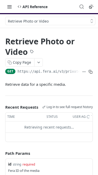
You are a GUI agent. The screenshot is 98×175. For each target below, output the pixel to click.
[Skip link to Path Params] (1, 153)
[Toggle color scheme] (91, 6)
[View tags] (32, 52)
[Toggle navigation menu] (9, 6)
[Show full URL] (84, 72)
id (9, 164)
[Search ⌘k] (81, 6)
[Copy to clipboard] (90, 72)
